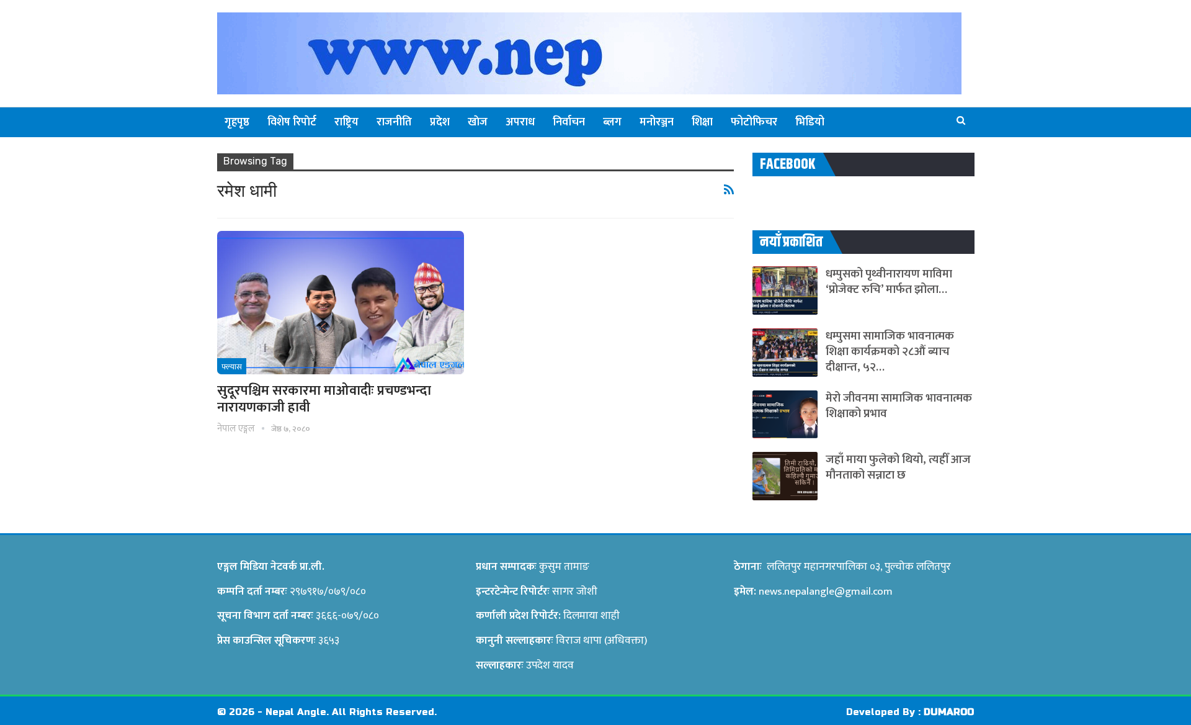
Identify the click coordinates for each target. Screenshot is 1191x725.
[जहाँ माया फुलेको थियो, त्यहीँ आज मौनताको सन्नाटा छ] (785, 476)
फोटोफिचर (754, 122)
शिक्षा (702, 122)
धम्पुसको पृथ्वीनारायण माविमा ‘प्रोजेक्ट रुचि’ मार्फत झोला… (889, 281)
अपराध (520, 122)
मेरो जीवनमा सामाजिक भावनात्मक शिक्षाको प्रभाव (899, 406)
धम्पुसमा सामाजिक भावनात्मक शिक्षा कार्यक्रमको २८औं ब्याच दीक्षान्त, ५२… (890, 351)
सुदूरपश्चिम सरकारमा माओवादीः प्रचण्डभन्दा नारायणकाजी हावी (324, 399)
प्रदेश (440, 122)
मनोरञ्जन (657, 122)
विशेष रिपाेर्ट (291, 122)
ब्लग (612, 122)
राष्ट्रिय (346, 122)
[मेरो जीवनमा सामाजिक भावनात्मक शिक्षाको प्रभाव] (785, 414)
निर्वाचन (569, 122)
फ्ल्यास (231, 367)
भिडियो (809, 122)
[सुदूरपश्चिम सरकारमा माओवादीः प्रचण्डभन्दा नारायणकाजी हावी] (340, 302)
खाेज (478, 122)
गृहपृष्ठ (237, 122)
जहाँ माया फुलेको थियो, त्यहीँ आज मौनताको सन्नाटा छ (898, 467)
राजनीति (394, 122)
